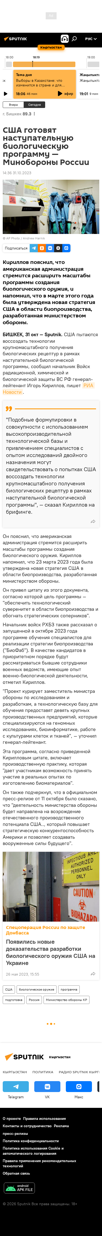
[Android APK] (19, 1189)
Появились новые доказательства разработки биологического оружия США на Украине (50, 952)
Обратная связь (16, 1173)
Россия (34, 1000)
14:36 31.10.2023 (17, 172)
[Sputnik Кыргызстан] (16, 40)
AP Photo (13, 238)
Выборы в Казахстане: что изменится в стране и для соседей (39, 85)
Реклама (61, 1125)
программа (69, 989)
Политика (42, 1071)
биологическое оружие (36, 989)
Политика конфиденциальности (31, 1140)
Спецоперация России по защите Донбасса (45, 930)
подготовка (13, 1000)
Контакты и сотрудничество (27, 1125)
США (9, 989)
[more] (93, 521)
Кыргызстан (15, 1071)
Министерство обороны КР (66, 1000)
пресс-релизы (15, 1133)
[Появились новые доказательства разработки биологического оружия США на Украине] (51, 887)
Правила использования (44, 1118)
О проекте (12, 1118)
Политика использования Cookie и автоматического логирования (33, 1151)
